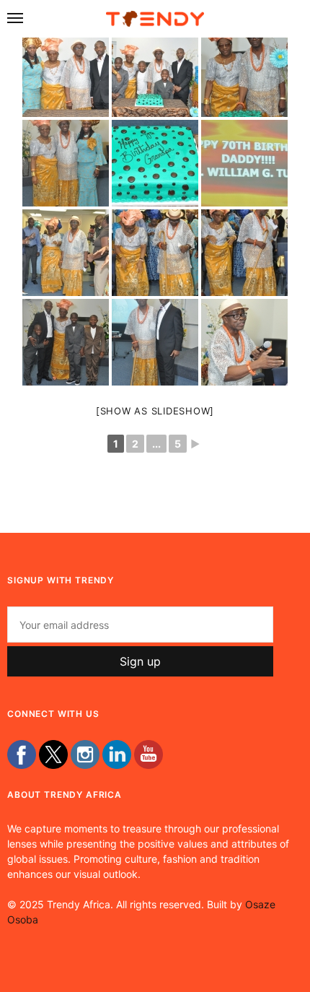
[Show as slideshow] (155, 411)
